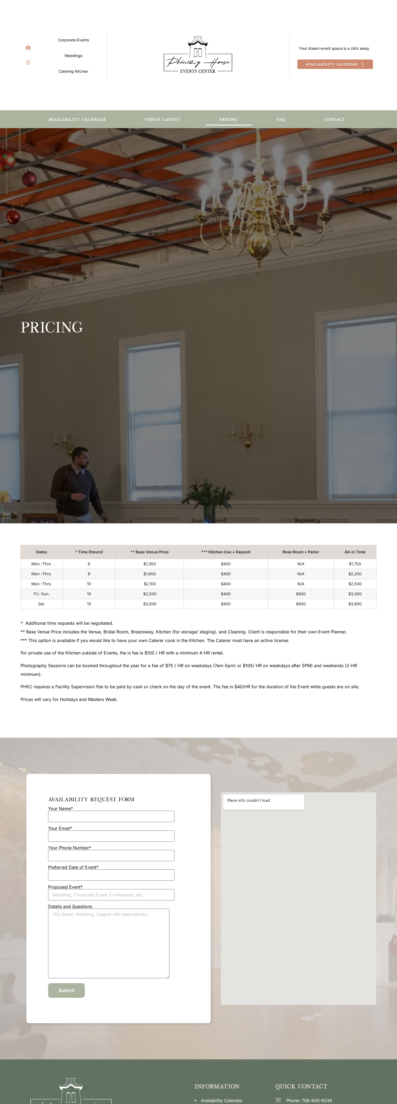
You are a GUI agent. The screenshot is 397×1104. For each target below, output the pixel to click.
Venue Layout (163, 119)
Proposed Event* (65, 887)
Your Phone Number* (69, 848)
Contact (334, 119)
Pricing (228, 119)
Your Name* (60, 808)
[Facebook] (28, 47)
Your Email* (60, 828)
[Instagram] (28, 62)
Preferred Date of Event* (73, 867)
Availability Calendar (77, 119)
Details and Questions (70, 906)
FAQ (281, 119)
